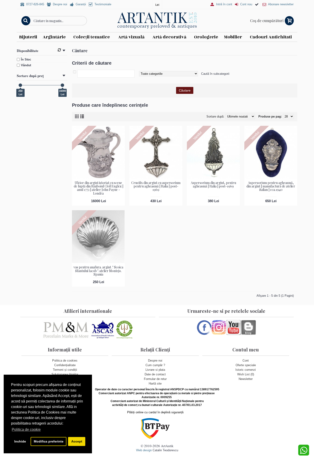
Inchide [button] (20, 441)
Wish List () (245, 374)
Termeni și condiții (65, 369)
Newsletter (246, 379)
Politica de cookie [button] (26, 429)
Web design (144, 450)
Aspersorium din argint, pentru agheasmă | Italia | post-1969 (213, 184)
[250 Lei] (20, 85)
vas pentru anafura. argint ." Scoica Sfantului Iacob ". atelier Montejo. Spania (98, 270)
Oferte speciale (246, 365)
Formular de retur (155, 379)
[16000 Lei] (62, 85)
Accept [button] (76, 441)
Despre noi (155, 360)
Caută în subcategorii (215, 73)
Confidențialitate (65, 365)
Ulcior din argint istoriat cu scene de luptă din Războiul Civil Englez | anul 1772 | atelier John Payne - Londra (98, 188)
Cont (246, 360)
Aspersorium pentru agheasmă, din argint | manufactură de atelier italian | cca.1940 (270, 186)
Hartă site (155, 383)
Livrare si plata (155, 369)
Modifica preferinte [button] (48, 441)
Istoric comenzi (245, 369)
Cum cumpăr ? (155, 365)
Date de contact (155, 374)
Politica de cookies (64, 360)
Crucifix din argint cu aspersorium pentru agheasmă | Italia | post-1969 (155, 186)
